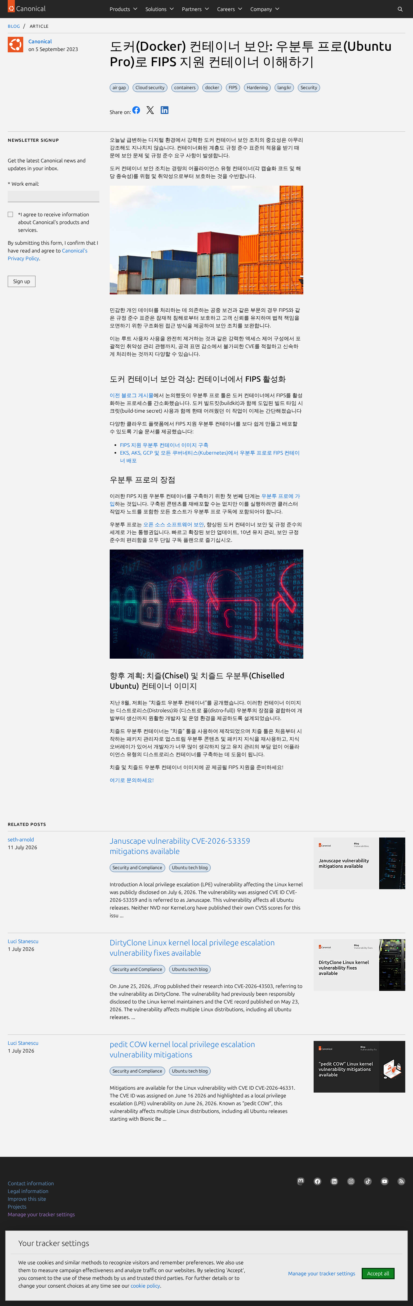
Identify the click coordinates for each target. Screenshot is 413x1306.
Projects (17, 1206)
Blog (14, 26)
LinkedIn (164, 110)
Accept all (378, 1273)
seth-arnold (21, 839)
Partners (192, 9)
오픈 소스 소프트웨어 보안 (173, 524)
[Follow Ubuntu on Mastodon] (299, 1182)
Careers (226, 9)
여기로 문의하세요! (132, 780)
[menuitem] (122, 9)
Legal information (28, 1191)
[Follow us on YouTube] (383, 1182)
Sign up (21, 281)
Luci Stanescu (23, 941)
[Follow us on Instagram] (350, 1182)
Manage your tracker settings (41, 1214)
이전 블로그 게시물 (132, 395)
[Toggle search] (400, 9)
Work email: (25, 184)
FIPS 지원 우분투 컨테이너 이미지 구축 (164, 445)
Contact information (31, 1183)
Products (120, 9)
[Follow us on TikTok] (366, 1182)
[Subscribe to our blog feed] (400, 1182)
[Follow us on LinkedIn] (333, 1182)
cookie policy (145, 1286)
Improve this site (27, 1199)
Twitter (150, 110)
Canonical (40, 41)
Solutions (156, 9)
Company (261, 9)
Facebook (136, 110)
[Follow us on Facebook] (316, 1182)
